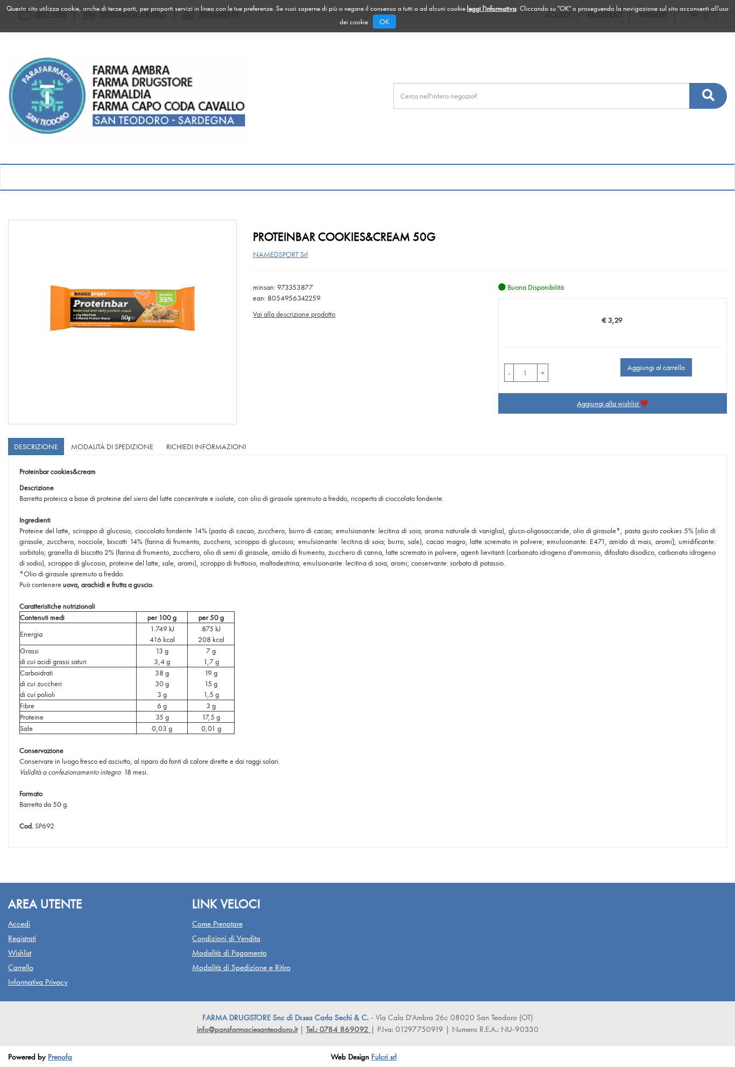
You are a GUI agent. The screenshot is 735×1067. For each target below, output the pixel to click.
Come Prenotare (217, 923)
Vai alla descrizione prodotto (294, 314)
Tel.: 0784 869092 (338, 1029)
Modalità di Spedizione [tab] (112, 446)
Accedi (19, 923)
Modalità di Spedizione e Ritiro (241, 967)
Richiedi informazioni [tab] (206, 446)
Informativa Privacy (38, 982)
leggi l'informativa (492, 8)
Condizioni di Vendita (226, 938)
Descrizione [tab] (36, 446)
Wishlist (19, 952)
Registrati (22, 938)
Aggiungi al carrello (656, 367)
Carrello (20, 967)
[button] (509, 373)
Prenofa (60, 1056)
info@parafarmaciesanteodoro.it (247, 1029)
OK (384, 21)
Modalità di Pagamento (229, 952)
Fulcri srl (384, 1056)
